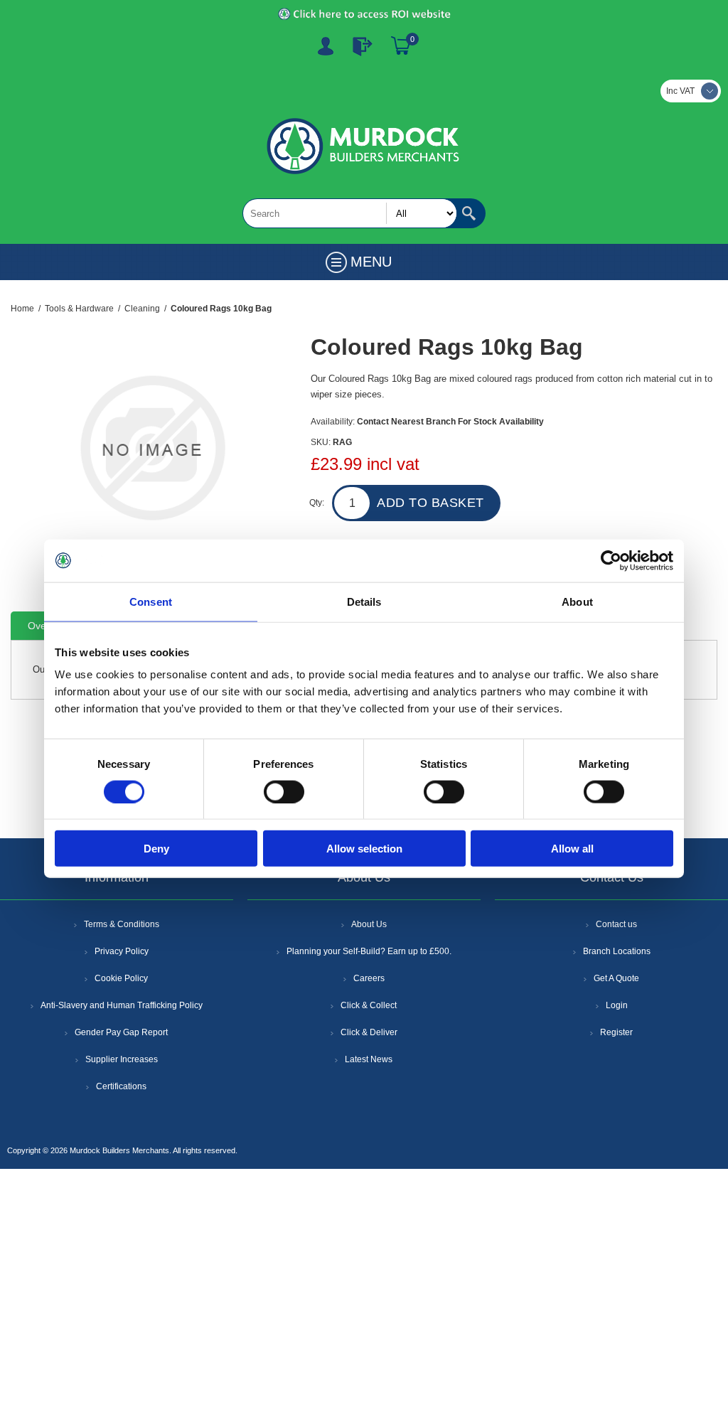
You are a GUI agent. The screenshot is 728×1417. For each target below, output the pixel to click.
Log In (362, 46)
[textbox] (349, 213)
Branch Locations (617, 951)
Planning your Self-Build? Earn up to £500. (369, 951)
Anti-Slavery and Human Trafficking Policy (122, 1005)
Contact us (616, 924)
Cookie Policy (121, 978)
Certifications (121, 1086)
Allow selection (364, 849)
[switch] (284, 791)
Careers (369, 978)
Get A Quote (616, 978)
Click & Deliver (369, 1032)
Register (325, 46)
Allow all (572, 849)
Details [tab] (364, 601)
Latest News (368, 1059)
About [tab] (577, 601)
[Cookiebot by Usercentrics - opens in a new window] (611, 560)
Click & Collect (369, 1005)
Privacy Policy (122, 951)
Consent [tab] (150, 601)
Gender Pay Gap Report (121, 1032)
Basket (401, 46)
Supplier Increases (121, 1059)
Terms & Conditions (121, 924)
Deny (156, 849)
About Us (369, 924)
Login (617, 1005)
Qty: (316, 503)
